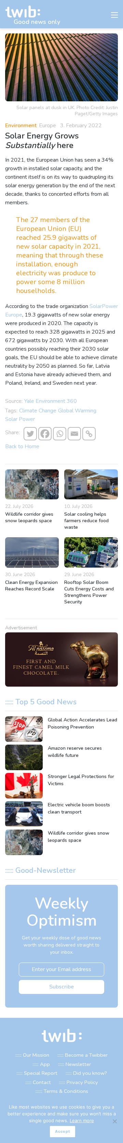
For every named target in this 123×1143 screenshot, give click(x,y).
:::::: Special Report (36, 1073)
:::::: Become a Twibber (82, 1055)
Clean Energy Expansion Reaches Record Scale (31, 585)
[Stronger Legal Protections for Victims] (24, 785)
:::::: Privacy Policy (78, 1082)
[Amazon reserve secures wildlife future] (24, 757)
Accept (62, 1131)
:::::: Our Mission (32, 1055)
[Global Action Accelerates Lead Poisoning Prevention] (24, 729)
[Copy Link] (89, 433)
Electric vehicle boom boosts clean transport (79, 808)
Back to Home (22, 446)
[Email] (74, 433)
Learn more (82, 1120)
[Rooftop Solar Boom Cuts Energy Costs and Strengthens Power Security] (91, 552)
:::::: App (41, 1064)
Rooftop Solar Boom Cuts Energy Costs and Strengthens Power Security (89, 592)
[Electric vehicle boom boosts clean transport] (24, 814)
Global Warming (77, 410)
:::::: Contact (38, 1082)
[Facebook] (45, 433)
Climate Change (37, 410)
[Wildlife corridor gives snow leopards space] (32, 484)
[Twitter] (30, 433)
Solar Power (20, 419)
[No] (114, 1121)
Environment (21, 125)
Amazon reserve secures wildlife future (75, 752)
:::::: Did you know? (86, 1073)
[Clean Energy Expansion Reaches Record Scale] (32, 552)
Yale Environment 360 (50, 401)
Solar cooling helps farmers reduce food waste (86, 520)
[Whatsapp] (59, 433)
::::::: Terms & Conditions (61, 1091)
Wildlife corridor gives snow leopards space (29, 517)
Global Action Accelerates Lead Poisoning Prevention (82, 723)
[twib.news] (25, 11)
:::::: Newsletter (74, 1064)
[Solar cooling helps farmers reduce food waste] (91, 484)
